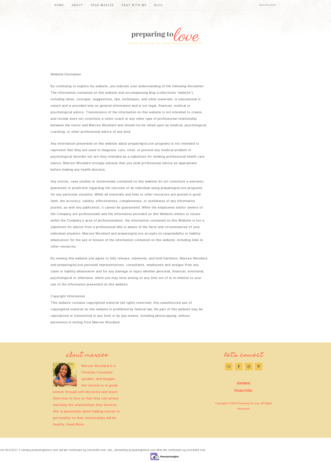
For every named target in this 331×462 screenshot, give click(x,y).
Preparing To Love (165, 36)
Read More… (76, 424)
